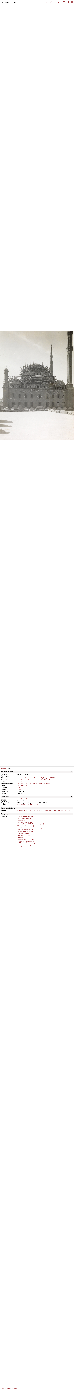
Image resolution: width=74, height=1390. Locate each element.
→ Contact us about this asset (9, 1388)
